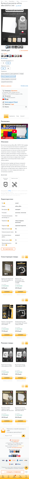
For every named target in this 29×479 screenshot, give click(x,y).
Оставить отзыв (24, 85)
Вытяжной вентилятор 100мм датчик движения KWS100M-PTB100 (20, 409)
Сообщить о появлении (13, 472)
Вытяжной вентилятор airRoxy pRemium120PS (20, 365)
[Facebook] (11, 456)
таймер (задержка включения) (8, 76)
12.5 (8, 63)
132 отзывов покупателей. (16, 447)
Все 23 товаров (4, 58)
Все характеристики (8, 249)
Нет (3, 68)
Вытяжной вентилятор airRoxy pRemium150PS (6, 365)
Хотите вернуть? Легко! (11, 102)
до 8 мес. (4, 97)
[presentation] (24, 47)
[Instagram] (17, 456)
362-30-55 (15, 440)
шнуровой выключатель (6, 81)
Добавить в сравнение (6, 86)
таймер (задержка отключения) (8, 79)
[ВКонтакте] (9, 456)
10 (3, 63)
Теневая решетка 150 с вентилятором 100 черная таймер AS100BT (21, 323)
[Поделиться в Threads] (18, 452)
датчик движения (14, 73)
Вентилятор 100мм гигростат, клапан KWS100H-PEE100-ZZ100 (7, 409)
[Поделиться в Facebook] (12, 452)
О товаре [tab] (6, 116)
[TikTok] (13, 456)
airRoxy (9, 190)
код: (18, 5)
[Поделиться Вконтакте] (10, 452)
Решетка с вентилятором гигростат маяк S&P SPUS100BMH (7, 323)
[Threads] (15, 456)
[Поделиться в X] (16, 452)
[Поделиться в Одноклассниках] (14, 452)
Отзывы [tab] (17, 116)
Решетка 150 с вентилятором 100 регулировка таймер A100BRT (19, 281)
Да (8, 68)
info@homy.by (16, 441)
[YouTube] (19, 456)
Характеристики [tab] (12, 116)
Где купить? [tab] (22, 116)
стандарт (21, 73)
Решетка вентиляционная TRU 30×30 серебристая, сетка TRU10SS (7, 280)
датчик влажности (5, 73)
